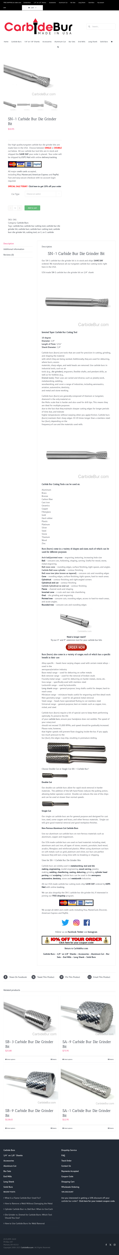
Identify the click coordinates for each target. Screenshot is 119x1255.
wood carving (85, 869)
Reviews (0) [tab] (8, 254)
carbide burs (54, 719)
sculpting (57, 875)
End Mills (67, 957)
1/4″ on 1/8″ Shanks (66, 954)
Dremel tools (47, 378)
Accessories (83, 954)
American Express (40, 174)
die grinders (57, 371)
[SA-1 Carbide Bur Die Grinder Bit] (88, 1085)
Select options (11, 1059)
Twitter (80, 932)
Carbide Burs (22, 222)
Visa (19, 174)
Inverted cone (48, 592)
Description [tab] (8, 243)
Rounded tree (48, 604)
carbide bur (18, 226)
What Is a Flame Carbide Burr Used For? (23, 1198)
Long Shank (79, 957)
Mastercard (26, 174)
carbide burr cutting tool (41, 229)
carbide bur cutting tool (35, 226)
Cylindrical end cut (50, 582)
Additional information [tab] (13, 249)
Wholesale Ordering (70, 1187)
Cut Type (15, 194)
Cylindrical (46, 579)
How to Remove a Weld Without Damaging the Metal (29, 1203)
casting (72, 872)
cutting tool (31, 232)
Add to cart (32, 208)
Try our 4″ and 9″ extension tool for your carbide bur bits (76, 640)
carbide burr (23, 229)
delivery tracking (49, 157)
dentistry (57, 878)
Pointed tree (47, 598)
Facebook (72, 932)
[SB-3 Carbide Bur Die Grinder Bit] (31, 1016)
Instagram (92, 932)
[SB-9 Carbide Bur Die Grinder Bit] (31, 1085)
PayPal (56, 174)
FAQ (63, 1155)
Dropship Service (69, 1150)
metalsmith (76, 878)
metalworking (77, 865)
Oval (44, 595)
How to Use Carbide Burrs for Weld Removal (25, 1223)
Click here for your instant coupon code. (97, 1201)
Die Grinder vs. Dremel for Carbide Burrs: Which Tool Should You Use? (28, 1216)
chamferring (63, 872)
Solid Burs (91, 957)
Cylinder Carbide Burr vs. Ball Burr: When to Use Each (29, 1209)
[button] (58, 46)
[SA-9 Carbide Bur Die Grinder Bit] (88, 1016)
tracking (60, 887)
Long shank (47, 688)
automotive (47, 878)
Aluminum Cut (97, 954)
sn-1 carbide (48, 232)
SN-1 (54, 272)
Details (54, 1059)
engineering (54, 869)
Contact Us (66, 1166)
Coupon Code (67, 1176)
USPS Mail (25, 157)
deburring (81, 872)
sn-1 (40, 232)
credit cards (22, 171)
